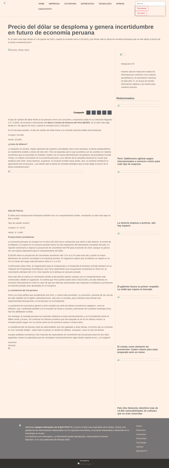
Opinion (120, 4)
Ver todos (141, 13)
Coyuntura (70, 4)
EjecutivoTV (45, 9)
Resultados (141, 8)
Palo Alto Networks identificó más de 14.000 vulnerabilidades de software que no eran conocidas (137, 411)
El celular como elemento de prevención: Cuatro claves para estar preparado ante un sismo (137, 349)
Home (41, 4)
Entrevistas (87, 4)
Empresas (54, 4)
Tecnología (105, 4)
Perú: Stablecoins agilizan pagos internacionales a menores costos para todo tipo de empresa (138, 161)
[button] (88, 113)
